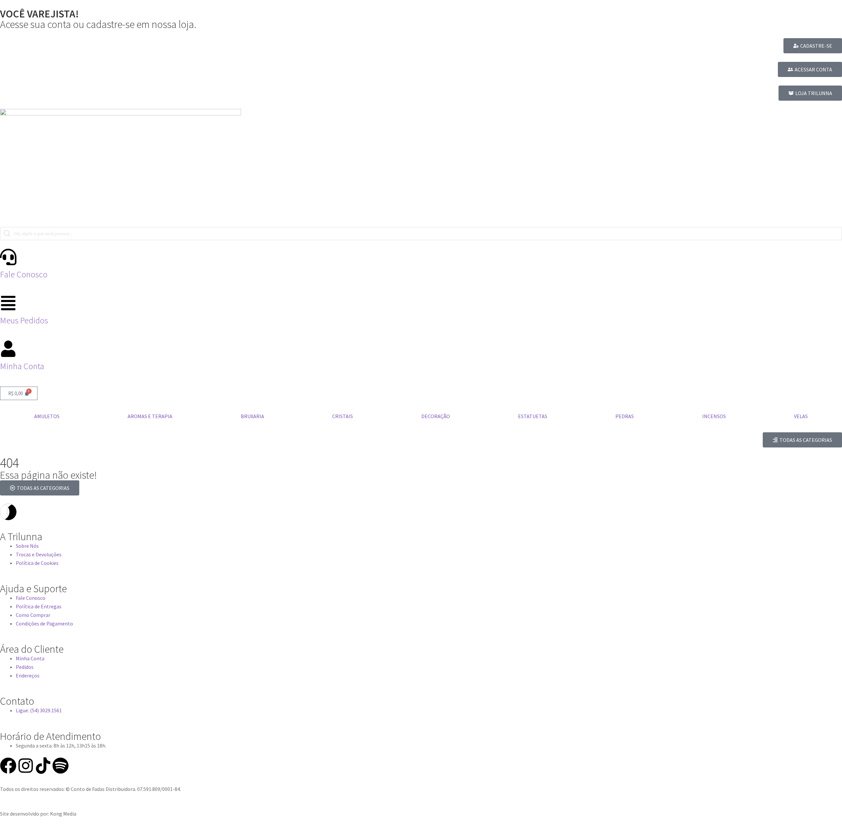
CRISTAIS (342, 416)
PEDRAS (624, 416)
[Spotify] (60, 765)
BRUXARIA (252, 416)
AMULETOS (47, 416)
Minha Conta (22, 366)
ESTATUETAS (532, 416)
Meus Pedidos (24, 320)
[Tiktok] (43, 765)
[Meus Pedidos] (8, 303)
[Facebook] (8, 765)
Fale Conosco (23, 274)
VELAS (801, 416)
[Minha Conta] (8, 349)
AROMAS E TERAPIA (150, 416)
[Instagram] (25, 765)
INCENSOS (714, 416)
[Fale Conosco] (8, 257)
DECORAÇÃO (435, 416)
